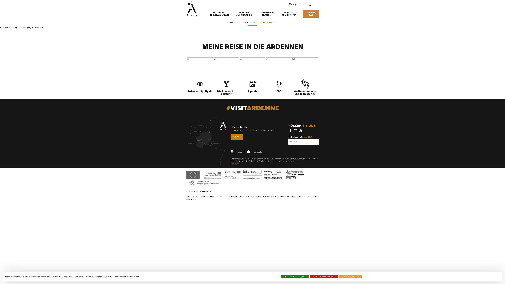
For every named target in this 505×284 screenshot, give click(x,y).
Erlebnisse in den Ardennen (219, 13)
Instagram (296, 130)
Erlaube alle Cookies (295, 277)
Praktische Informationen (290, 13)
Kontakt (237, 137)
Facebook (290, 130)
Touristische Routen (266, 13)
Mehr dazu (235, 164)
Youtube (301, 130)
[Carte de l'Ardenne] (206, 140)
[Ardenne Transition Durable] (273, 174)
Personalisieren (350, 277)
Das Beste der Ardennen (244, 13)
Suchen (310, 5)
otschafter (299, 5)
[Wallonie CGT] (295, 174)
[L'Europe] (193, 175)
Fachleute (257, 152)
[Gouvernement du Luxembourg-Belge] (204, 183)
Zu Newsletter (301, 137)
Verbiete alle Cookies (324, 277)
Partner (207, 192)
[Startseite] (191, 8)
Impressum (190, 192)
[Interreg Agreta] (212, 174)
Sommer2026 (311, 13)
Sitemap (199, 192)
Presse (239, 152)
